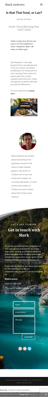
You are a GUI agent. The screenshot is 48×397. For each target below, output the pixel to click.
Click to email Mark (18, 292)
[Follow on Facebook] (20, 349)
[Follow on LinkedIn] (25, 349)
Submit (28, 336)
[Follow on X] (29, 349)
